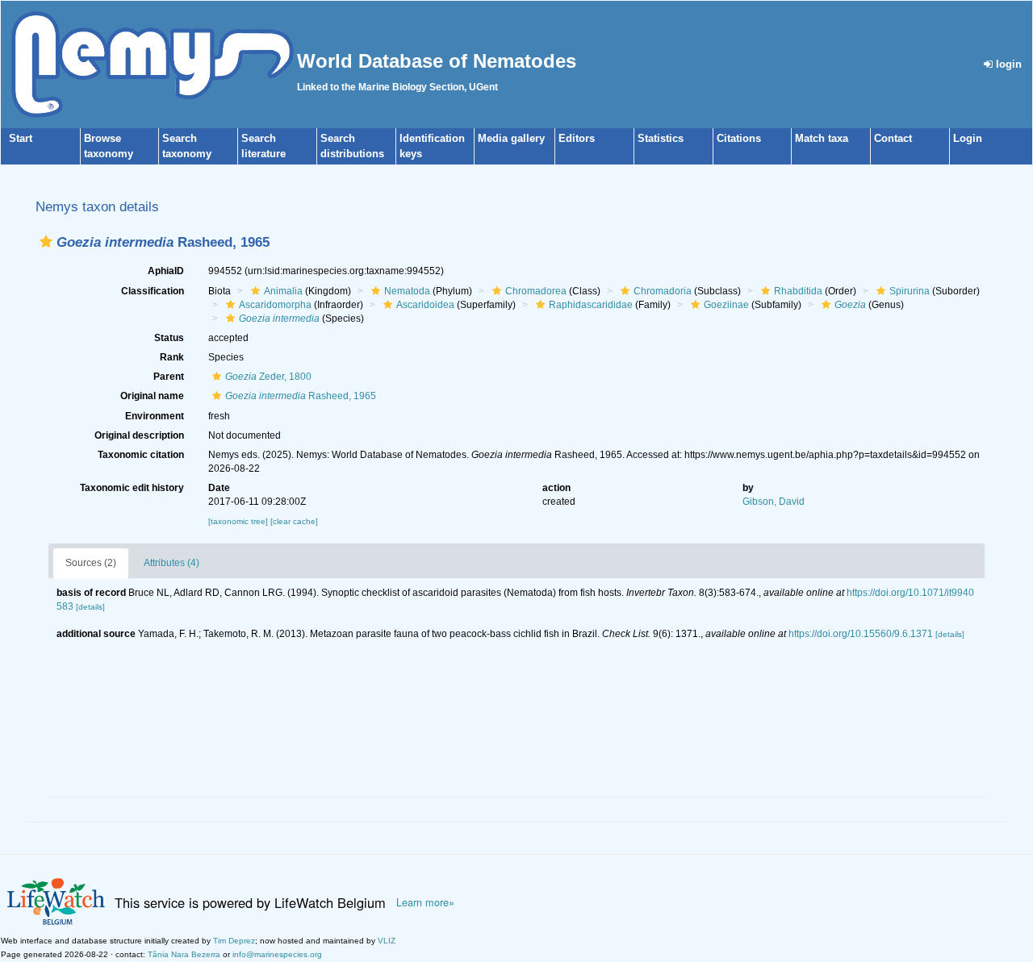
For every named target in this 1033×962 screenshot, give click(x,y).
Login (967, 138)
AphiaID (166, 271)
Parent (168, 376)
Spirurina (909, 291)
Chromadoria (663, 291)
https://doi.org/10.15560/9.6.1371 (860, 633)
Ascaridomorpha (275, 304)
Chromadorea (536, 291)
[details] (90, 606)
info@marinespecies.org (277, 954)
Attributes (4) (171, 562)
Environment (154, 416)
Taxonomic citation (141, 454)
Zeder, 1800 (268, 376)
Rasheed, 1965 (300, 396)
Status (169, 338)
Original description (139, 435)
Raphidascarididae (591, 304)
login (1007, 64)
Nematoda (407, 291)
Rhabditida (798, 291)
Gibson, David (773, 501)
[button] (46, 241)
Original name (152, 396)
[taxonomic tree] (239, 521)
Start (20, 138)
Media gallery (511, 138)
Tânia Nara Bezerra (184, 954)
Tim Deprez (234, 940)
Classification (152, 291)
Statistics (661, 138)
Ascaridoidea (425, 304)
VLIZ (386, 940)
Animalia (283, 291)
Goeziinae (726, 304)
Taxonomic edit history (132, 487)
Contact (893, 138)
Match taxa (821, 138)
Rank (172, 357)
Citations (739, 138)
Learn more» (425, 902)
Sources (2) (90, 562)
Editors (576, 138)
